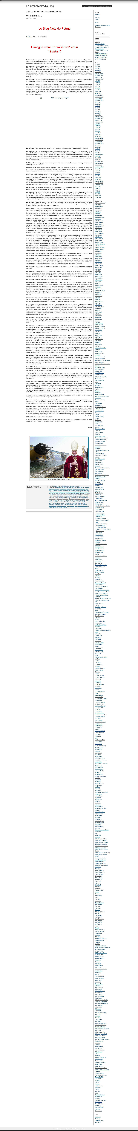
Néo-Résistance (99, 826)
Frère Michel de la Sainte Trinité (103, 598)
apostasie (60, 490)
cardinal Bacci (56, 491)
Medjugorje (98, 779)
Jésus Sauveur (99, 648)
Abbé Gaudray (98, 256)
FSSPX (55, 486)
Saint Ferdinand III (99, 996)
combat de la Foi (56, 493)
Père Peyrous (98, 915)
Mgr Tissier (58, 499)
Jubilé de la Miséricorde (101, 657)
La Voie (97, 689)
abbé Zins (55, 490)
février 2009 (98, 195)
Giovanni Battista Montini (102, 520)
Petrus (77, 486)
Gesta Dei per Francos (100, 607)
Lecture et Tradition (100, 716)
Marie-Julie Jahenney (100, 760)
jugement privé (99, 664)
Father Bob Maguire (101, 518)
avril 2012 (97, 152)
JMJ (97, 522)
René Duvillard (99, 965)
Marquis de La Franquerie (101, 763)
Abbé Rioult (98, 317)
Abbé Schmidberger (100, 326)
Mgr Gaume (98, 790)
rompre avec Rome (59, 504)
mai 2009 (97, 190)
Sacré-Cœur (98, 985)
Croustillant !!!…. (34, 16)
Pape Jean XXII (99, 874)
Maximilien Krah (99, 774)
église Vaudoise (99, 552)
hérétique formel (85, 494)
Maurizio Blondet (99, 770)
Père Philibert (98, 917)
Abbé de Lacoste (99, 249)
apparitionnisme (99, 369)
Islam (96, 632)
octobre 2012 (98, 141)
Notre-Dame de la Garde (101, 840)
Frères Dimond (99, 603)
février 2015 (98, 91)
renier (65, 503)
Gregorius (97, 617)
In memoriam (98, 623)
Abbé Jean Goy (100, 511)
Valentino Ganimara (100, 1094)
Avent (96, 382)
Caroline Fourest (99, 416)
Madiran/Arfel (98, 744)
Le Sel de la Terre (99, 713)
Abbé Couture (98, 240)
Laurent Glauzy (99, 695)
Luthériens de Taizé (100, 740)
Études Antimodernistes (101, 565)
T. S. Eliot (97, 1071)
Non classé (98, 835)
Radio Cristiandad (99, 958)
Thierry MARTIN (99, 1077)
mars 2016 (97, 68)
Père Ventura (98, 922)
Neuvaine (97, 828)
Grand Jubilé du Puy (100, 614)
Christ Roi (97, 434)
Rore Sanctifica (99, 984)
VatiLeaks (97, 1098)
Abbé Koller (98, 271)
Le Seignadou (98, 711)
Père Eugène (98, 904)
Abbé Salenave (99, 323)
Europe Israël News (100, 566)
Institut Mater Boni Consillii (62, 496)
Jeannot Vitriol (98, 644)
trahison (64, 506)
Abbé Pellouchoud (99, 306)
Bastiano (97, 391)
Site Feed (97, 1119)
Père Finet (97, 908)
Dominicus (97, 478)
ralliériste (85, 501)
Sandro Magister (99, 1041)
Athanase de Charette (100, 376)
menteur (81, 497)
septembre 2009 (99, 184)
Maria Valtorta (98, 756)
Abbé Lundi (98, 283)
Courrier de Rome (99, 453)
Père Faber (98, 906)
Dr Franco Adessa (99, 489)
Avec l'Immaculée (99, 380)
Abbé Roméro (98, 319)
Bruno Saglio (99, 498)
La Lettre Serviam (99, 675)
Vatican (54, 507)
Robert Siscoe (98, 980)
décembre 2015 (99, 73)
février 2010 (98, 177)
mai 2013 (97, 129)
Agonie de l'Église (99, 353)
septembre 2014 (99, 100)
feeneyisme (98, 574)
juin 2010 (97, 170)
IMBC (50, 496)
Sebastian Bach (99, 1046)
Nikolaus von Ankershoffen (102, 830)
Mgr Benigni (98, 781)
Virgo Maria (98, 1105)
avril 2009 (97, 192)
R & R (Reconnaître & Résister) (103, 947)
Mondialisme (98, 819)
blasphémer (72, 490)
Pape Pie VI (98, 883)
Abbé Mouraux (98, 296)
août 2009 (97, 186)
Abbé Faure (98, 254)
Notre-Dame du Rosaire (101, 854)
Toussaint (97, 1080)
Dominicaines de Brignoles (102, 475)
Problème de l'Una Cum (101, 938)
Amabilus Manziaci (100, 357)
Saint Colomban (99, 992)
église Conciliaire (53, 494)
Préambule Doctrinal (69, 501)
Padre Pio (97, 868)
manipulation (98, 753)
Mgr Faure (97, 787)
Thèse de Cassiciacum (101, 1075)
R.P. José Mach (99, 951)
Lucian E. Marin (70, 1128)
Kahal (97, 660)
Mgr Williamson (64, 499)
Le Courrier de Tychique (101, 698)
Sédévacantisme (53, 506)
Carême (97, 414)
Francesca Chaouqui (100, 583)
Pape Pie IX (98, 881)
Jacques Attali (98, 635)
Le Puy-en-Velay (99, 707)
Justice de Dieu (99, 670)
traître (68, 506)
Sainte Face (98, 1030)
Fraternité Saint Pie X (72, 494)
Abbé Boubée (98, 215)
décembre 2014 (99, 95)
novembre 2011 (99, 154)
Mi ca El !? (97, 810)
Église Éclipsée (99, 538)
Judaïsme (97, 659)
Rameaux (97, 962)
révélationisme (98, 971)
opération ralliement (69, 500)
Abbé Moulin (98, 294)
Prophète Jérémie (99, 940)
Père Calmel (98, 901)
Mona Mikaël (98, 817)
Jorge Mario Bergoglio (101, 523)
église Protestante (99, 550)
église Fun (97, 542)
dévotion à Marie (99, 464)
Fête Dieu (97, 575)
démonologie (98, 460)
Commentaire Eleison (100, 445)
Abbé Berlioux (98, 210)
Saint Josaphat (99, 1005)
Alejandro (97, 355)
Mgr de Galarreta (99, 783)
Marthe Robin (98, 765)
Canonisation (98, 405)
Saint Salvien (98, 1019)
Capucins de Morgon (100, 407)
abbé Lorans (56, 489)
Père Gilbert (99, 532)
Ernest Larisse (98, 559)
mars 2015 (97, 90)
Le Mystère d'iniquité (100, 706)
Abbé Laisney (98, 274)
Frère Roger (99, 741)
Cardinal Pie (98, 412)
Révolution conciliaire (76, 503)
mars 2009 (97, 193)
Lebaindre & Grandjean (101, 715)
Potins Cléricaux (99, 936)
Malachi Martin (98, 749)
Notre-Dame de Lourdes (101, 844)
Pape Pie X (98, 885)
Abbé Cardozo (98, 224)
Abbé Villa (97, 342)
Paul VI (55, 501)
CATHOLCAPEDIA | (100, 44)
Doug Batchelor (99, 487)
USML (96, 1093)
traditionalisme (98, 1086)
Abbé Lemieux (98, 280)
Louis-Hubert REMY (100, 731)
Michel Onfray (98, 815)
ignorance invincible (100, 621)
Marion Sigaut (98, 762)
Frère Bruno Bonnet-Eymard (102, 590)
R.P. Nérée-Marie (99, 954)
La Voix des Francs (100, 691)
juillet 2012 (98, 147)
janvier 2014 (98, 115)
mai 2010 (97, 172)
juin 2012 (97, 149)
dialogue (78, 493)
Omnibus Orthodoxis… (100, 863)
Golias (96, 610)
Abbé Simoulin (98, 331)
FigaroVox (97, 577)
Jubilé (96, 655)
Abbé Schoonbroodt (100, 328)
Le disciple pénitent (100, 702)
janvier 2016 (98, 72)
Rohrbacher (98, 982)
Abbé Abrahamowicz (100, 203)
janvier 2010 (98, 179)
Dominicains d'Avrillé (100, 476)
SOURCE (28, 36)
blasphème (98, 398)
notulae (97, 856)
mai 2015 (97, 86)
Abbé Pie (97, 310)
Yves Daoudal (98, 1111)
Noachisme (98, 831)
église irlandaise (99, 547)
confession (97, 447)
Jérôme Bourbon (61, 486)
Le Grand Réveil (99, 704)
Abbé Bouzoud (99, 220)
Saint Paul (97, 1016)
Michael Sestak (99, 813)
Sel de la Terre (98, 1052)
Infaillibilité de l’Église (100, 625)
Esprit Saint (98, 561)
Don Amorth (99, 516)
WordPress (81, 1128)
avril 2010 (97, 174)
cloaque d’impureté (100, 441)
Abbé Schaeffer (99, 324)
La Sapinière (98, 688)
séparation (59, 506)
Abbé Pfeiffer (98, 308)
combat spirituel (99, 443)
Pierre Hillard (98, 933)
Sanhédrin (98, 662)
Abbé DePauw (98, 251)
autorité (68, 490)
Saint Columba (99, 994)
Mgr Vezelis (98, 805)
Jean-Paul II (51, 497)
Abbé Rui (97, 321)
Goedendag (98, 608)
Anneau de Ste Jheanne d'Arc (102, 364)
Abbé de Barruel (99, 242)
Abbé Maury (98, 287)
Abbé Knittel (98, 269)
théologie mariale (99, 1073)
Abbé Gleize (98, 260)
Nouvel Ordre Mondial (100, 858)
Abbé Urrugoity (99, 339)
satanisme (97, 1043)
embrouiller (59, 494)
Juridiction (97, 666)
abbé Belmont (65, 487)
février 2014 (98, 113)
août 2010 (97, 168)
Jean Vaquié (98, 639)
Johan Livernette (99, 651)
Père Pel (97, 913)
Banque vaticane (99, 387)
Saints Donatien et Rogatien (102, 1039)
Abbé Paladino (99, 301)
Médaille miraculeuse (100, 776)
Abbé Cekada (98, 229)
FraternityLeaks (99, 588)
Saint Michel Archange (100, 1012)
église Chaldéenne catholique (102, 506)
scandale (97, 1044)
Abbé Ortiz (97, 299)
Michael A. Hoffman (100, 812)
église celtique (98, 504)
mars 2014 (97, 111)
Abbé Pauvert (98, 303)
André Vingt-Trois (100, 515)
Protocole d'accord (78, 501)
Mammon (97, 751)
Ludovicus (97, 734)
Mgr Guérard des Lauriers (101, 792)
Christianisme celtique (100, 439)
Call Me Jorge (98, 403)
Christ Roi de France (100, 436)
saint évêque (74, 504)
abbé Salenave (81, 489)
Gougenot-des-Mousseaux (102, 612)
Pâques (97, 892)
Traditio (97, 1082)
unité (76, 506)
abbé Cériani (71, 487)
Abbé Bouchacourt (99, 217)
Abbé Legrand (98, 278)
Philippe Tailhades (99, 931)
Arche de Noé (98, 371)
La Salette (97, 686)
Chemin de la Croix (100, 429)
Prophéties (97, 944)
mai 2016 (97, 64)
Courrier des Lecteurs (100, 455)
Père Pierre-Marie (99, 919)
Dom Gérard (83, 493)
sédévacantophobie (100, 1050)
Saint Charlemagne (100, 991)
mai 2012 (97, 150)
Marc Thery (98, 754)
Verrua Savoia (98, 1102)
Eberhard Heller (99, 493)
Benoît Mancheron (99, 394)
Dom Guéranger (99, 471)
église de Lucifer (99, 536)
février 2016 (98, 70)
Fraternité (65, 494)
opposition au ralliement (80, 500)
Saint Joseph (98, 1007)
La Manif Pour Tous (100, 677)
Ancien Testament (99, 362)
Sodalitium (97, 1055)
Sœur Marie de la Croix (101, 1068)
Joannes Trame (99, 650)
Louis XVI (97, 729)
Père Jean (97, 910)
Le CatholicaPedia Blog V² (101, 45)
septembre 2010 (99, 167)
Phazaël (97, 928)
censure (97, 418)
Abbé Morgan (98, 292)
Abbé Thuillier (98, 335)
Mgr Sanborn (98, 799)
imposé (53, 496)
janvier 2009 (98, 197)
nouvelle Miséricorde (100, 860)
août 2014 (97, 102)
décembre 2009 (99, 181)
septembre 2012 (99, 143)
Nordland (97, 837)
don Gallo (97, 482)
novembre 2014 (99, 97)
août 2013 (97, 124)
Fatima (96, 568)
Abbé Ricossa (98, 315)
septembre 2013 (99, 122)
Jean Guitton (98, 637)
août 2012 (97, 145)
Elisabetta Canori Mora (101, 556)
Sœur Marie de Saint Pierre (102, 1069)
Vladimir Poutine (99, 1107)
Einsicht (97, 554)
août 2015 (97, 81)
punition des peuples (100, 945)
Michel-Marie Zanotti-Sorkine (103, 529)
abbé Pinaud (69, 489)
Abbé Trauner (98, 337)
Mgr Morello (98, 797)
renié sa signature (56, 503)
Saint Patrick (98, 1014)
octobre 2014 (98, 98)
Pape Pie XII (98, 888)
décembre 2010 (99, 161)
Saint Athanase (67, 504)
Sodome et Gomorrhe (100, 1057)
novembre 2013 (99, 118)
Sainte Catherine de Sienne (102, 1028)
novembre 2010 (99, 163)
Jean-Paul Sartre (99, 642)
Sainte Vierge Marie (100, 1037)
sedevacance (98, 1048)
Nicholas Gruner (100, 531)
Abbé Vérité (98, 340)
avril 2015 (97, 88)
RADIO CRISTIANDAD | (101, 57)
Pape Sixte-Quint (99, 890)
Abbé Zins (97, 346)
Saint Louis (98, 1009)
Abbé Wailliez (98, 344)
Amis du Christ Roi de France (102, 360)
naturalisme (98, 824)
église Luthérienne (99, 549)
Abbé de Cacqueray (100, 244)
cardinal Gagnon (63, 491)
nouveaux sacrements (80, 499)
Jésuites (97, 646)
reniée (62, 503)
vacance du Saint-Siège (83, 506)
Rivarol (97, 974)
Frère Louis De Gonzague (101, 593)
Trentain (97, 1089)
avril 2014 (97, 109)
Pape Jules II (98, 876)
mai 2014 (97, 107)
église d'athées (99, 535)
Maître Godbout (99, 747)
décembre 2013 (99, 116)
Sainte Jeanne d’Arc (100, 1032)
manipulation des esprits (72, 497)
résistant (69, 503)
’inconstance (64, 507)
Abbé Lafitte (98, 272)
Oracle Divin (98, 867)
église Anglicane (99, 502)
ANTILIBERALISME (100, 367)
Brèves (96, 401)
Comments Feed (99, 1120)
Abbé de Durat (98, 246)
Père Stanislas (98, 920)
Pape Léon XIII (98, 877)
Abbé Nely (97, 297)
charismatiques (99, 425)
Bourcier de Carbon (100, 399)
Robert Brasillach (99, 978)
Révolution (97, 972)
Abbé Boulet (98, 219)
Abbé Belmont (98, 208)
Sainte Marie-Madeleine (101, 1035)
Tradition (97, 1084)
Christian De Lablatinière (101, 438)
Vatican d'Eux (98, 1096)
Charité (97, 427)
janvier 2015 (98, 93)
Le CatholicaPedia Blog (40, 6)
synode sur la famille (100, 1062)
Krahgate (97, 672)
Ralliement (97, 960)
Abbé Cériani (98, 231)
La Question (98, 682)
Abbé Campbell (99, 222)
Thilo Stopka (98, 1078)
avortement (98, 383)
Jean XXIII (85, 496)
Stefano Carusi (99, 1059)
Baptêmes (97, 389)
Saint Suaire (98, 1021)
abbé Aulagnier (58, 487)
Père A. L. (97, 897)
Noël (96, 833)
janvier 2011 (98, 159)
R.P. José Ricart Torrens (101, 953)
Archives (97, 17)
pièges (62, 501)
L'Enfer (96, 673)
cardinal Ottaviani (72, 491)
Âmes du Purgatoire (100, 358)
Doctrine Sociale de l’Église (102, 468)
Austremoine (98, 378)
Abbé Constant (99, 238)
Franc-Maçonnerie (99, 581)
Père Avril (97, 899)
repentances (98, 967)
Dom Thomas (98, 473)
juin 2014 (97, 106)
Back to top (98, 1122)
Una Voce (97, 1091)
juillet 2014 (98, 104)
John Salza (98, 653)
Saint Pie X (80, 504)
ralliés (50, 503)
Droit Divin (97, 491)
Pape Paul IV (98, 879)
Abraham (97, 349)
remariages (98, 963)
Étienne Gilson (98, 563)
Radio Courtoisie (99, 956)
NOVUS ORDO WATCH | (101, 53)
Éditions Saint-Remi (100, 496)
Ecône (88, 493)
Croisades (97, 457)
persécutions (98, 924)
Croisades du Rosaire (70, 493)
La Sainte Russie (99, 684)
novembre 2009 (99, 183)
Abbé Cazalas (98, 228)
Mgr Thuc (97, 801)
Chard (96, 423)
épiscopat (97, 557)
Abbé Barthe (98, 204)
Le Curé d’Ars (98, 700)
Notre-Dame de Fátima (101, 839)
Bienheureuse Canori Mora (102, 396)
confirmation (98, 448)
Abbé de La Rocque (100, 247)
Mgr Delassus (98, 785)
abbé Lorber (98, 281)
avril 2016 (97, 66)
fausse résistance (99, 572)
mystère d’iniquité (99, 822)
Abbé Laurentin (99, 276)
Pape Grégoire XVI (99, 872)
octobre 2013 (98, 120)
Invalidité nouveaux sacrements (103, 630)
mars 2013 (97, 132)
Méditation (97, 778)
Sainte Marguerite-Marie (101, 1034)
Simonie (97, 1053)
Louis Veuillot (98, 727)
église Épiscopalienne (100, 540)
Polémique (97, 935)
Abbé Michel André (100, 290)
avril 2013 (97, 131)
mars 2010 (97, 175)
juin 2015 (97, 84)
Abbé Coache (98, 237)
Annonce (97, 365)
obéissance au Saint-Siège (59, 500)
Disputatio (97, 466)
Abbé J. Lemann (99, 265)
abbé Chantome (99, 233)
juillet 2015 (98, 82)
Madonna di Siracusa (100, 745)
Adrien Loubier (99, 351)
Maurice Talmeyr (99, 769)
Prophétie (97, 942)
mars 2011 (97, 156)
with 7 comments (31, 18)
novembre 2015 (99, 75)
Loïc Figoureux (99, 725)
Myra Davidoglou (99, 821)
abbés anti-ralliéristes (100, 348)
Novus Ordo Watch (99, 861)
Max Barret (97, 772)
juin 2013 (97, 127)
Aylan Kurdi (98, 385)
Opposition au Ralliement (70, 486)
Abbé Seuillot (98, 330)
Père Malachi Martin (100, 911)
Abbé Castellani (99, 226)
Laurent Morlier (99, 697)
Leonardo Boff (98, 720)
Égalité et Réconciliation (101, 500)
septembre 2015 (99, 79)
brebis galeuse (79, 490)
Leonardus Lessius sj (100, 722)
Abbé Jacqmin (98, 267)
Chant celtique (98, 421)
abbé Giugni (77, 487)
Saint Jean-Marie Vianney (101, 1003)
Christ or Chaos (99, 432)
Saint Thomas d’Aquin (100, 1023)
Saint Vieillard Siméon (100, 1025)
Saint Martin (98, 1010)
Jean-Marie (98, 641)
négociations (71, 499)
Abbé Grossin (98, 262)
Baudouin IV (98, 392)
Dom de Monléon (99, 469)
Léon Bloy (97, 718)
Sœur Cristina (98, 1064)
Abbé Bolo (97, 213)
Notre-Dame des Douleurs (101, 846)
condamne (62, 493)
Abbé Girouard (98, 258)
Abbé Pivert (98, 314)
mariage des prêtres (100, 758)
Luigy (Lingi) (98, 736)
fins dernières (98, 579)
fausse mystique (99, 570)
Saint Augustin (98, 989)
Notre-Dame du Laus (100, 847)
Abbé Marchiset (99, 285)
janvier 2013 (98, 136)
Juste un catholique (100, 668)
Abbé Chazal (98, 235)
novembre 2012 (99, 140)
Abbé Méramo (63, 489)
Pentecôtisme (98, 895)
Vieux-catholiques (99, 1103)
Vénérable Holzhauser (100, 1100)
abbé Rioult (75, 489)
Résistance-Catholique (101, 969)
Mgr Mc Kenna (98, 796)
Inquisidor (97, 626)
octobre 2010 (98, 165)
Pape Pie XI (98, 886)
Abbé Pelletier (98, 305)
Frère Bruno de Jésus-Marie (102, 591)
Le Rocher (97, 709)
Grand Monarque (99, 616)
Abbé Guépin (84, 487)
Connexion (98, 1117)
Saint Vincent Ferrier (100, 1026)
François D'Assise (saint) (101, 586)
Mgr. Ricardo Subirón (100, 808)
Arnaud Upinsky (99, 374)
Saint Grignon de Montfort (101, 1000)
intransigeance (79, 496)
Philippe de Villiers (99, 929)
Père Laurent (99, 408)
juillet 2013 (98, 125)
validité (50, 507)
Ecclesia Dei (98, 494)
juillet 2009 (98, 188)
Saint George (98, 998)
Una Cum (72, 506)
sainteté (85, 504)
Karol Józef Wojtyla (101, 527)
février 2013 (98, 134)
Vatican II (58, 507)
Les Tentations (98, 723)
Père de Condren (99, 902)
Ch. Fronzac (98, 420)
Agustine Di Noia (100, 513)
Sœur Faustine (98, 1066)
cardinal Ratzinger (80, 491)
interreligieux (98, 628)
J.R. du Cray (98, 634)
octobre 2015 (98, 77)
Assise (64, 490)
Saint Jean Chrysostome (101, 1001)
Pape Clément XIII (99, 870)
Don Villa (97, 485)
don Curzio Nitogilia (100, 480)
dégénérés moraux (100, 459)
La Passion (98, 681)
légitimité (65, 497)
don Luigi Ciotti (99, 484)
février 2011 (98, 158)
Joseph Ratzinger (100, 525)
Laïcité (96, 693)
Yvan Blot (97, 1109)
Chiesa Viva (98, 430)
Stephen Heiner (99, 1060)
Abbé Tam (97, 333)
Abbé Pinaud (98, 312)
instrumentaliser (71, 496)
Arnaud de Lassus (99, 373)
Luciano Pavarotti (99, 732)
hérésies (97, 619)
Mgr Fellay (85, 497)
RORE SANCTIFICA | (100, 59)
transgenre (97, 1087)
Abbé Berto (98, 212)
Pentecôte (97, 894)
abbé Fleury (99, 509)
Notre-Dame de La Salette (101, 842)
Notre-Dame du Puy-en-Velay (102, 852)
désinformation (99, 462)
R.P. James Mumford (100, 949)
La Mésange (98, 679)
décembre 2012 (99, 138)
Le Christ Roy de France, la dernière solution (102, 48)
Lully (96, 738)
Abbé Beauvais (99, 206)
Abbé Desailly (98, 253)
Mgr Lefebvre (52, 499)
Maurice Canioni (99, 767)
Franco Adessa (99, 584)
